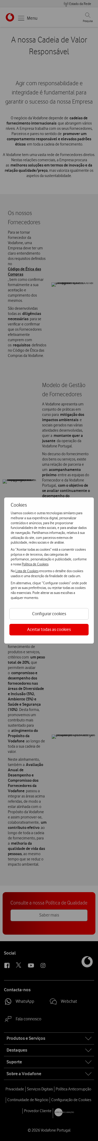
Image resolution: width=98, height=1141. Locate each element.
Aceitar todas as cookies (49, 629)
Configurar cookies (49, 613)
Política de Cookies (35, 564)
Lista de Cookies (26, 571)
